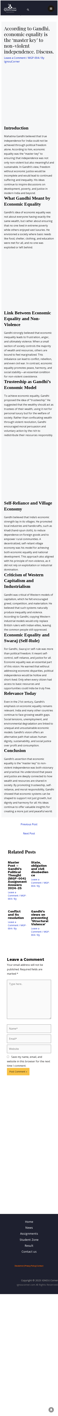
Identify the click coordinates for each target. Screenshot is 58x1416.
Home (29, 1222)
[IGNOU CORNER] (10, 8)
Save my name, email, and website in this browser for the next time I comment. (28, 1061)
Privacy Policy (30, 1266)
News (29, 1228)
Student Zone (29, 1240)
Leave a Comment (15, 58)
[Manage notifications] (51, 1409)
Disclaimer (19, 1266)
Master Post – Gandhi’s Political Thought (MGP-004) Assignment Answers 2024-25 (17, 875)
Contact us (29, 1251)
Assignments (29, 1233)
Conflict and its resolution (16, 914)
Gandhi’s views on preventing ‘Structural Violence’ (39, 917)
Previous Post (29, 824)
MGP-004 (33, 58)
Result (29, 1246)
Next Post (29, 833)
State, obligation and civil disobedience (39, 868)
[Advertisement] (29, 95)
